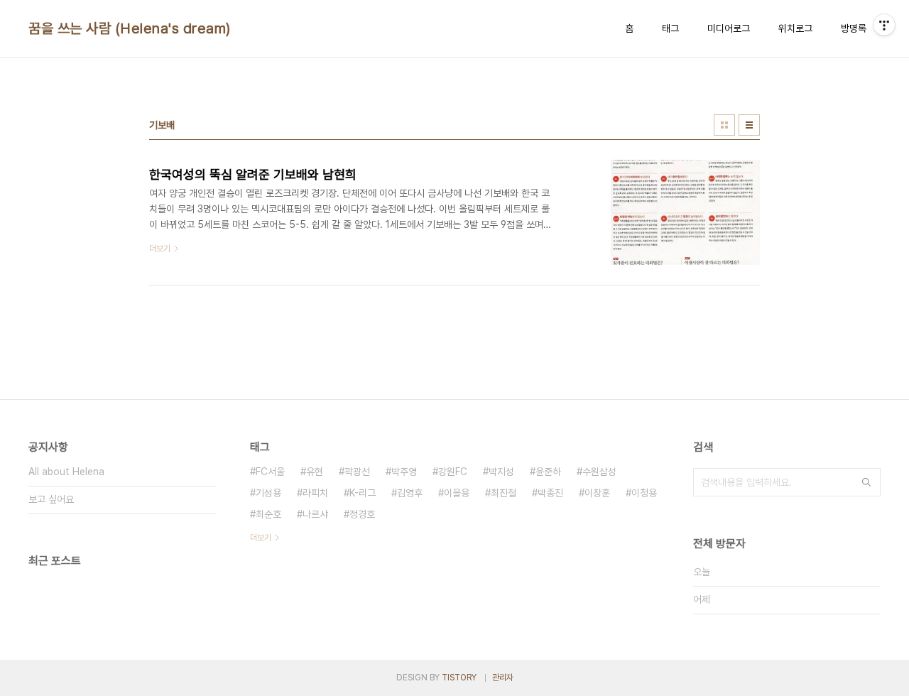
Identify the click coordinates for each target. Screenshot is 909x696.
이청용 (644, 493)
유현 (314, 471)
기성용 (268, 493)
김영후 (410, 493)
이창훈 (597, 493)
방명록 (853, 28)
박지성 (501, 471)
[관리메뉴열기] (884, 25)
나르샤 (315, 514)
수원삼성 (599, 471)
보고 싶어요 (51, 499)
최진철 (503, 493)
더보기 (260, 538)
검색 (866, 482)
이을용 (456, 493)
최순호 (268, 514)
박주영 (404, 471)
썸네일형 (724, 125)
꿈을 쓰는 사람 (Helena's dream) (129, 28)
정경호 (362, 514)
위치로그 (795, 28)
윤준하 (548, 471)
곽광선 (357, 471)
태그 (670, 28)
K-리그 (362, 493)
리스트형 (749, 125)
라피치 (315, 493)
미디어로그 (728, 28)
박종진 (550, 493)
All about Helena (66, 471)
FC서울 (270, 471)
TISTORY (459, 678)
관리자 (502, 678)
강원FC (452, 471)
